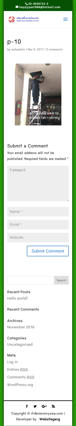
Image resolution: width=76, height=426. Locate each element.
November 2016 (20, 327)
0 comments (54, 49)
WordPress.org (20, 385)
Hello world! (17, 299)
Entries (17, 370)
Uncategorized (20, 345)
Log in (12, 362)
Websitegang (49, 419)
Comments (20, 377)
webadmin (18, 49)
